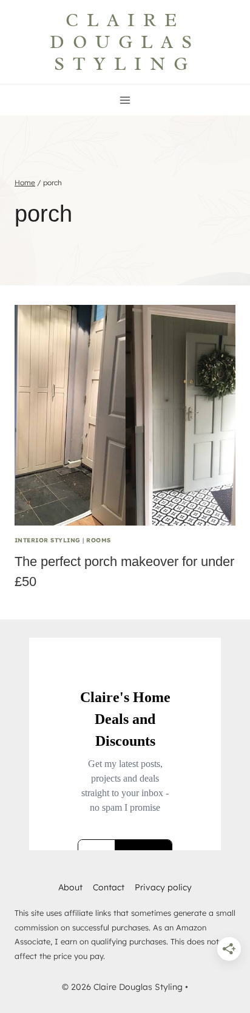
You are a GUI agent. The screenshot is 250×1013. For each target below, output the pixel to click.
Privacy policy (163, 887)
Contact (108, 887)
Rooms (98, 540)
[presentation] (125, 415)
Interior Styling (48, 540)
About (70, 887)
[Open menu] (125, 99)
